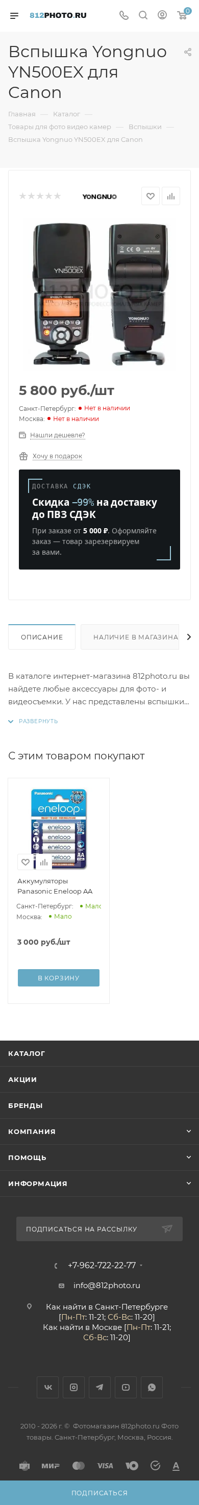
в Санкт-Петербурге (128, 1307)
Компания (32, 1131)
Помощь (27, 1157)
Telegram (100, 1387)
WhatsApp (152, 1387)
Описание (42, 637)
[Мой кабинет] (162, 16)
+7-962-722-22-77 (102, 1266)
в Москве (103, 1327)
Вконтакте (48, 1387)
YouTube (126, 1387)
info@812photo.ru (106, 1285)
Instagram (74, 1387)
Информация (38, 1183)
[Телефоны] (124, 16)
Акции (22, 1079)
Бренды (25, 1105)
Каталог (26, 1053)
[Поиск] (143, 16)
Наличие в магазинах (138, 637)
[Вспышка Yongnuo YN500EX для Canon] (99, 294)
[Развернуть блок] (33, 721)
